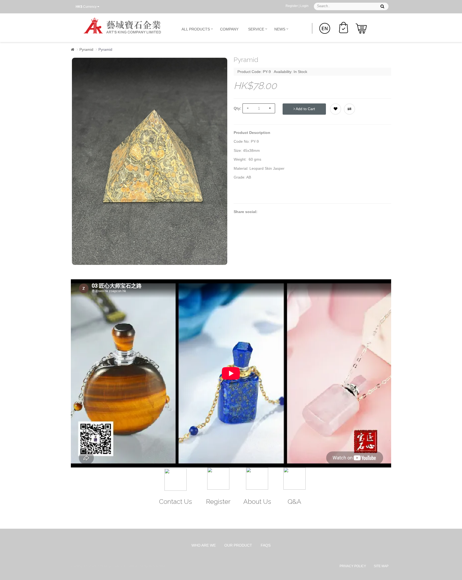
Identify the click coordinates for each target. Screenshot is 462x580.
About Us (257, 501)
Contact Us (175, 501)
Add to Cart (305, 109)
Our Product (238, 545)
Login (304, 6)
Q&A (294, 501)
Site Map (381, 566)
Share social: (245, 212)
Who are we (203, 545)
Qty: (237, 108)
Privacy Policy (353, 566)
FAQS (266, 545)
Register (292, 6)
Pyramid (86, 49)
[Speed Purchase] (343, 27)
